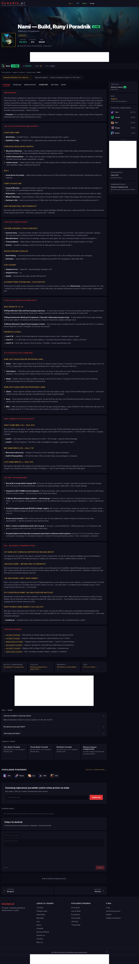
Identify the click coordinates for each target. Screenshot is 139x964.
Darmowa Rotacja (42, 932)
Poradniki (39, 928)
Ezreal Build (75, 914)
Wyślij (100, 867)
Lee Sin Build (75, 911)
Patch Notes (40, 914)
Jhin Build (74, 921)
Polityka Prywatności (113, 918)
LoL (70, 3)
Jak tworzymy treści (113, 911)
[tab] (6, 84)
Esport (38, 925)
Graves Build (75, 918)
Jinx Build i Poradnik (13, 648)
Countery (39, 939)
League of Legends (18, 72)
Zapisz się (96, 797)
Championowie (31, 72)
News (84, 3)
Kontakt (108, 914)
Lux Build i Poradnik (13, 638)
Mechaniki (40, 918)
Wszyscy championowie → (96, 769)
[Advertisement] (69, 57)
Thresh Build (75, 925)
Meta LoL (39, 942)
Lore (38, 921)
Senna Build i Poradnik (14, 645)
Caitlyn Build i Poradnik (14, 651)
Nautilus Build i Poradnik (14, 642)
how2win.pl (8, 904)
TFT (77, 3)
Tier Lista (39, 908)
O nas (92, 3)
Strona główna (6, 72)
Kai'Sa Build (75, 908)
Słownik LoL (40, 935)
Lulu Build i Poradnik (13, 635)
